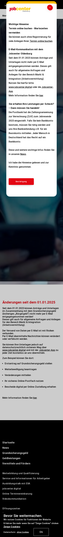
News (23, 154)
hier (41, 95)
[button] (23, 532)
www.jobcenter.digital (20, 87)
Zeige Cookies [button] (12, 526)
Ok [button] (41, 532)
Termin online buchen (41, 41)
